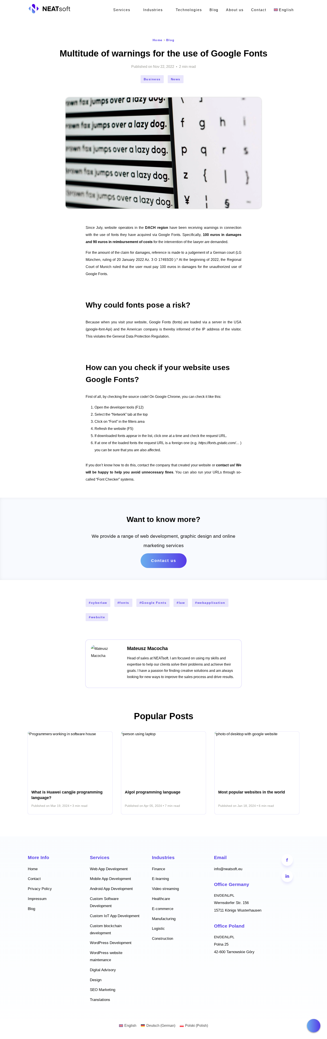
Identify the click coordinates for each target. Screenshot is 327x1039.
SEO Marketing (102, 990)
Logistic (158, 928)
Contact (258, 10)
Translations (100, 1000)
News (175, 79)
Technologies (189, 10)
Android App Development (111, 889)
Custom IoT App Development (114, 916)
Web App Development (109, 869)
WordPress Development (110, 943)
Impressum (37, 899)
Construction (162, 938)
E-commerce (162, 909)
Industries (153, 10)
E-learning (160, 879)
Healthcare (161, 899)
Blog (214, 10)
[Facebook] (287, 860)
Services (121, 10)
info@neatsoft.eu (228, 869)
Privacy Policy (40, 889)
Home (158, 40)
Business (152, 79)
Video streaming (165, 889)
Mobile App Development (110, 879)
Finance (158, 869)
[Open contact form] (313, 1025)
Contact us (163, 560)
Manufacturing (164, 919)
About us (234, 10)
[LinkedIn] (287, 876)
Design (95, 980)
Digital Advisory (103, 970)
